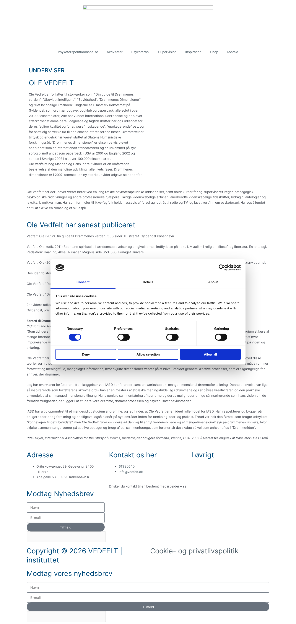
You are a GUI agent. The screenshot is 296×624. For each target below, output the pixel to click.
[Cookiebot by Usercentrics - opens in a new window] (222, 267)
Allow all (210, 354)
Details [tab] (148, 282)
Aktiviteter (115, 52)
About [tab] (213, 282)
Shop (214, 52)
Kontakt (232, 52)
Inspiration (193, 52)
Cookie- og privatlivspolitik (194, 551)
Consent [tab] (82, 282)
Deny (86, 354)
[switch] (123, 337)
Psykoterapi (140, 52)
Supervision (167, 52)
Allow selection (148, 354)
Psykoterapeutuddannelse (78, 52)
